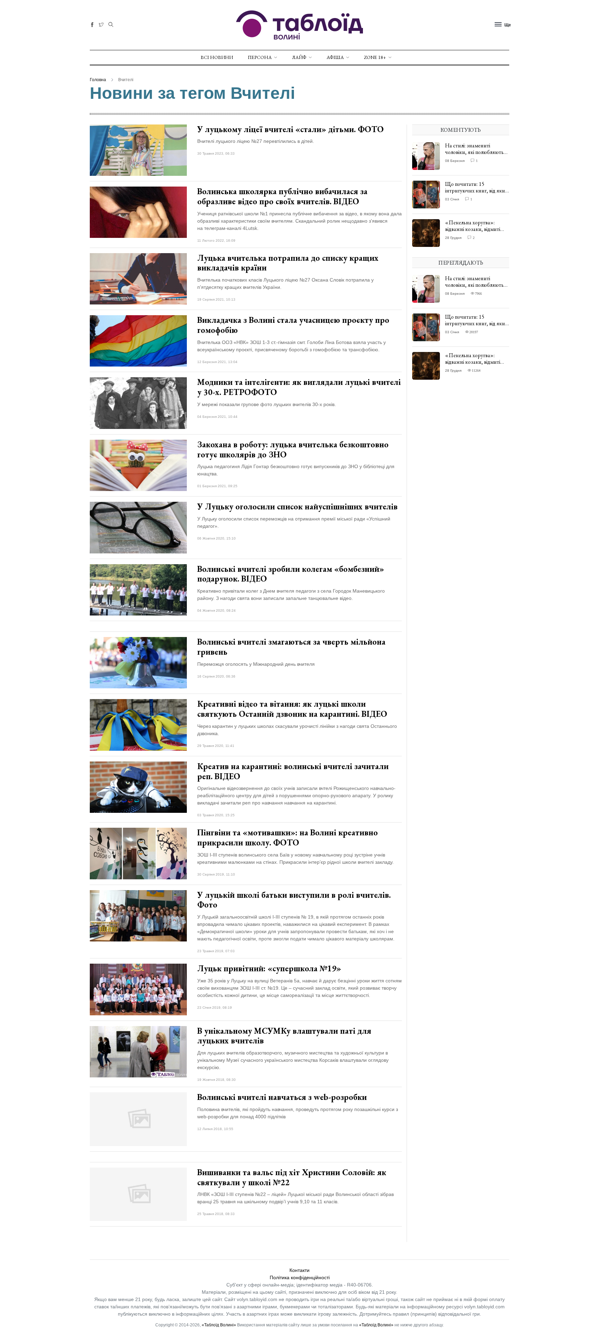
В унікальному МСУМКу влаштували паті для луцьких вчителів (284, 1035)
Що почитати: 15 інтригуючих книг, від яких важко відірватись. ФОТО (476, 190)
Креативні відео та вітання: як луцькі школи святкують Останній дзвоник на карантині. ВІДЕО (292, 708)
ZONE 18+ (375, 57)
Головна (98, 79)
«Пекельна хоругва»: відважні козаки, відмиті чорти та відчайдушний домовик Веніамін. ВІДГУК (476, 232)
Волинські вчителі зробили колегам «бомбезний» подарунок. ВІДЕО (290, 573)
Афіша (335, 57)
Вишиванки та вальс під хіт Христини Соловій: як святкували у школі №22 (291, 1177)
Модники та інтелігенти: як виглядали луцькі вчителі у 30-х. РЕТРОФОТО (299, 387)
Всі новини (217, 57)
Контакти (299, 1270)
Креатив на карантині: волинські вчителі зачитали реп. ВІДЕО (293, 771)
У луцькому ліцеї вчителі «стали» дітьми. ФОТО (290, 129)
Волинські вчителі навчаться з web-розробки (282, 1097)
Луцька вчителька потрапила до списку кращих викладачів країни (288, 262)
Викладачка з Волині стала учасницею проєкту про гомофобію (293, 325)
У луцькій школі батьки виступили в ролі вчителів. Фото (294, 899)
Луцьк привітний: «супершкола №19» (269, 968)
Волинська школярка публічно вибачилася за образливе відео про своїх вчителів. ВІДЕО (282, 196)
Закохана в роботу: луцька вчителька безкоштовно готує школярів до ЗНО (293, 449)
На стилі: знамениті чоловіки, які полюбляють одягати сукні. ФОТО (474, 152)
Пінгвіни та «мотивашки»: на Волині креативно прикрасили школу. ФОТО (287, 837)
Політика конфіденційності (300, 1277)
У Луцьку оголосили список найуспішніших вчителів (297, 506)
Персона (260, 57)
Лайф (299, 57)
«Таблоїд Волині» (219, 1325)
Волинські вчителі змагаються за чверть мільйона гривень (291, 646)
